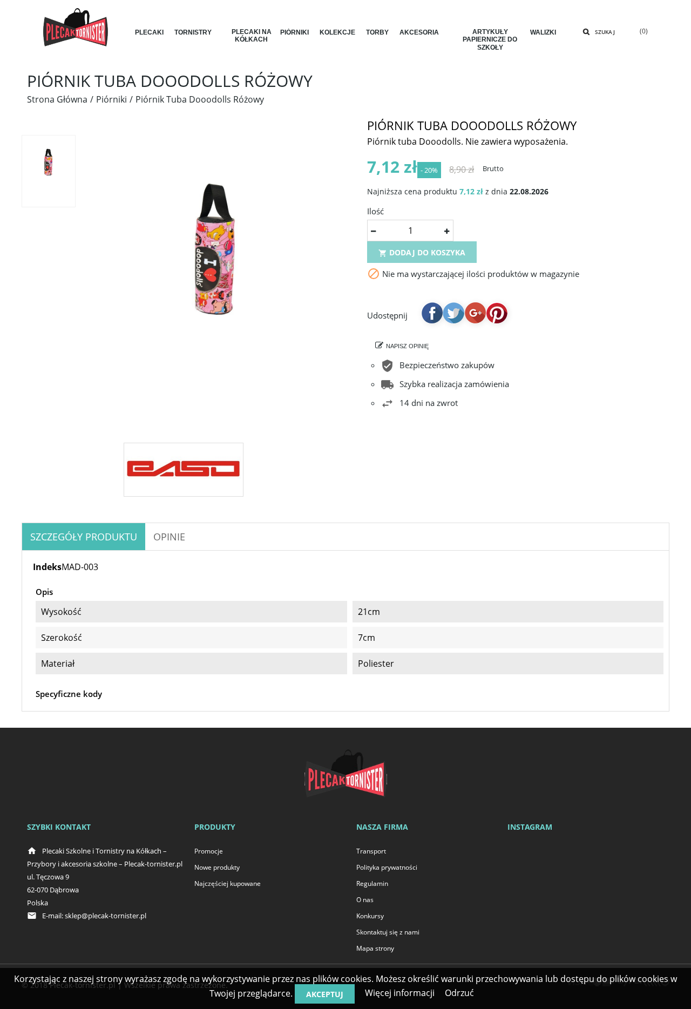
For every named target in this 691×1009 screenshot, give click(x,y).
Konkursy (370, 915)
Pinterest (496, 312)
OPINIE (169, 536)
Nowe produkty (217, 867)
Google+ (475, 312)
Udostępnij (432, 312)
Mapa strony (375, 948)
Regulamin (372, 883)
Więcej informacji (400, 993)
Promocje (208, 851)
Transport (371, 851)
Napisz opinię (407, 346)
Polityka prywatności (386, 867)
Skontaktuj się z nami (387, 932)
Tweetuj (453, 312)
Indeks (47, 566)
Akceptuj (324, 994)
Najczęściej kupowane (227, 883)
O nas (365, 899)
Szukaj (605, 32)
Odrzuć (459, 993)
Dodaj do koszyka (421, 252)
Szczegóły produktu (83, 536)
